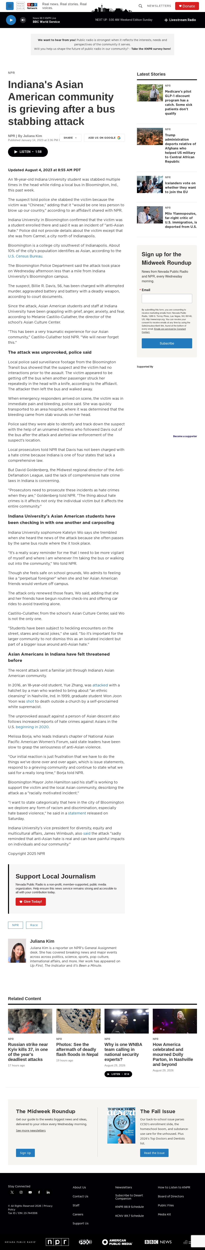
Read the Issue (154, 1153)
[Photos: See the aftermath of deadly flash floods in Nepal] (78, 1021)
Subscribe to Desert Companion (129, 1197)
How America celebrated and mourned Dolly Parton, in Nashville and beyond (173, 1054)
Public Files (166, 1205)
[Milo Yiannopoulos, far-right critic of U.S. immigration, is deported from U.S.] (150, 214)
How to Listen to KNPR (174, 1187)
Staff (76, 1205)
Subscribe (167, 343)
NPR (11, 72)
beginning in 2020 (32, 726)
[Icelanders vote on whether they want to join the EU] (150, 184)
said (87, 833)
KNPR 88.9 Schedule (129, 1207)
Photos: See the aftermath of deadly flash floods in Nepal (77, 1049)
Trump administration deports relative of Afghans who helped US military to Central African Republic (180, 148)
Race (34, 925)
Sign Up (25, 1153)
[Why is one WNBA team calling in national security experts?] (127, 1021)
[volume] (23, 20)
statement (77, 813)
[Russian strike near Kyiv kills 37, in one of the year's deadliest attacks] (30, 1021)
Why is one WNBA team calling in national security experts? (123, 1052)
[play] (11, 20)
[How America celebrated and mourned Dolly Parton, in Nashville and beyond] (175, 1021)
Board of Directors (171, 1196)
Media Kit (164, 1214)
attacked (100, 685)
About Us (79, 1187)
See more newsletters (31, 1130)
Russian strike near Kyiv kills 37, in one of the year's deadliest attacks (28, 1052)
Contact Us (80, 1196)
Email (146, 289)
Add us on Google (102, 137)
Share (68, 137)
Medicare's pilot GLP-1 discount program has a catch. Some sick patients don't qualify (178, 102)
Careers (78, 1214)
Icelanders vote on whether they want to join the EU (180, 187)
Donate (189, 6)
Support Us (80, 1223)
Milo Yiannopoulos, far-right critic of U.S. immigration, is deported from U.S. (181, 220)
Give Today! (33, 901)
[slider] (29, 20)
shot (30, 701)
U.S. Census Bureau (25, 256)
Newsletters (159, 6)
